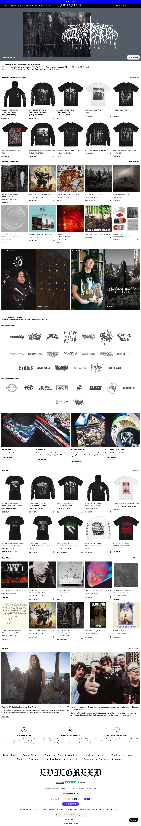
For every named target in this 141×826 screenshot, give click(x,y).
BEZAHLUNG (60, 809)
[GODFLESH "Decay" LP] (98, 615)
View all (136, 471)
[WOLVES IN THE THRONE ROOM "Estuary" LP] (14, 178)
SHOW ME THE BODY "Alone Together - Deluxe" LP (122, 235)
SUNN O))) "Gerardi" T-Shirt (93, 110)
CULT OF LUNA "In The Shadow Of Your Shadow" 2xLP (11, 235)
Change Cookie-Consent (70, 824)
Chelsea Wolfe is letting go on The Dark (18, 707)
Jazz (103, 755)
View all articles (133, 649)
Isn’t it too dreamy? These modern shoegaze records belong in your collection (104, 707)
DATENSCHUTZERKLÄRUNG (104, 809)
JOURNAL (48, 5)
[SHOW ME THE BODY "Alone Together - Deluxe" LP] (126, 218)
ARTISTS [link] (12, 5)
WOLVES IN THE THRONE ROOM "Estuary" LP (9, 195)
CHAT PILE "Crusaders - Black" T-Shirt (125, 150)
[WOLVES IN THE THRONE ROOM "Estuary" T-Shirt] (70, 94)
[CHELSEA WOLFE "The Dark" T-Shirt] (70, 134)
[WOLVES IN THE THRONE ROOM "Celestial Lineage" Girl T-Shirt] (14, 527)
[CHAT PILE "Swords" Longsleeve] (98, 134)
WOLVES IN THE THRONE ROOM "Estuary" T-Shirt (65, 111)
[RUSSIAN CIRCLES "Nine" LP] (126, 178)
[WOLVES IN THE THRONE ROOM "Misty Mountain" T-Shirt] (70, 527)
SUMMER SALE (39, 5)
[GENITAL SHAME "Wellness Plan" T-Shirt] (126, 487)
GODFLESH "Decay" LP (92, 631)
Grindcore (74, 755)
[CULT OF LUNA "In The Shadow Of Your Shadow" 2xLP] (14, 218)
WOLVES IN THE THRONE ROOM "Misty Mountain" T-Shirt (67, 545)
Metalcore (117, 755)
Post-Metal (56, 759)
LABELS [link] (20, 5)
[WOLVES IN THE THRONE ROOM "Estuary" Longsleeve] (42, 94)
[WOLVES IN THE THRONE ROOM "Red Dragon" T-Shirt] (126, 527)
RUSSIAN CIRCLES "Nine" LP (122, 194)
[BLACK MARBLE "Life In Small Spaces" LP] (70, 574)
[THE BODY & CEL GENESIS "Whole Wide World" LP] (126, 574)
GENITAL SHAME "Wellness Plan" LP (124, 631)
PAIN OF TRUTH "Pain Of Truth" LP (68, 194)
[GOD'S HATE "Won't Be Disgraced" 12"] (42, 178)
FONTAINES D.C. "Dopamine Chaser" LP (98, 591)
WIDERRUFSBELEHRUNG (87, 809)
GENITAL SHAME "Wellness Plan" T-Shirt (126, 504)
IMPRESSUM (24, 809)
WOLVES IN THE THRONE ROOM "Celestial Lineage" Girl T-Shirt (12, 545)
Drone (49, 755)
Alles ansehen (134, 77)
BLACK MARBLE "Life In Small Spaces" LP (64, 592)
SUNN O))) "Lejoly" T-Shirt (121, 110)
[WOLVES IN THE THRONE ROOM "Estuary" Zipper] (14, 94)
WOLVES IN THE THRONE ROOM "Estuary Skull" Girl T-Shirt (11, 505)
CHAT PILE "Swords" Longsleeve (95, 150)
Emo (60, 755)
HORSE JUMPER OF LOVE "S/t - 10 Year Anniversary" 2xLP (11, 632)
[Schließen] (139, 1)
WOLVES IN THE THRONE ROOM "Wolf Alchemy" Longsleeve (95, 545)
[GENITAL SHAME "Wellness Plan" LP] (126, 615)
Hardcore (91, 755)
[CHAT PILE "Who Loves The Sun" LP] (42, 218)
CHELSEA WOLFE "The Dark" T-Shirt (68, 150)
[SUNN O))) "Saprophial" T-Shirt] (14, 134)
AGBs (44, 809)
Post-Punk (73, 759)
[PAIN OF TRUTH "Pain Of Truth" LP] (70, 178)
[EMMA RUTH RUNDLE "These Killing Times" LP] (70, 218)
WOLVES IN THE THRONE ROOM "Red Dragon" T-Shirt (121, 545)
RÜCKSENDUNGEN (71, 809)
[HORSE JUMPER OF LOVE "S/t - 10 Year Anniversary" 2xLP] (14, 615)
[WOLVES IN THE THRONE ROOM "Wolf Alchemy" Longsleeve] (98, 527)
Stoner (119, 759)
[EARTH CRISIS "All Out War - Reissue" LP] (98, 218)
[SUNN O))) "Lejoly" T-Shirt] (126, 94)
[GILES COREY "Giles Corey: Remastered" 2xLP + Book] (42, 574)
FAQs (30, 809)
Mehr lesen (5, 716)
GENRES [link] (28, 5)
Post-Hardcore (37, 759)
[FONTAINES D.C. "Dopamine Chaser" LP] (98, 574)
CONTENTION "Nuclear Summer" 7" (13, 591)
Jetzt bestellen (133, 57)
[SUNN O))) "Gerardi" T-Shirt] (98, 94)
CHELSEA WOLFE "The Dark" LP (95, 194)
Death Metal (10, 755)
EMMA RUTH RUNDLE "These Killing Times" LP (64, 235)
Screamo (89, 759)
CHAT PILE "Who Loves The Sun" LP (40, 234)
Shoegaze (105, 759)
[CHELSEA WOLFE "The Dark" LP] (98, 178)
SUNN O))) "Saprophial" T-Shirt (11, 150)
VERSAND (51, 809)
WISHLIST (116, 809)
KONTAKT (37, 809)
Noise (131, 755)
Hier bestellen (7, 457)
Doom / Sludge (31, 755)
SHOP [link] (4, 5)
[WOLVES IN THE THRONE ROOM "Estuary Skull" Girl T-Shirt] (14, 487)
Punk (20, 759)
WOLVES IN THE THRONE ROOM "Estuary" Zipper (9, 111)
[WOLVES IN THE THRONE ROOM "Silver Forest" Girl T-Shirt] (42, 527)
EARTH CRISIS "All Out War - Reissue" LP (98, 234)
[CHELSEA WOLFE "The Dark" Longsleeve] (42, 134)
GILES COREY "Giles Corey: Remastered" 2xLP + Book (38, 592)
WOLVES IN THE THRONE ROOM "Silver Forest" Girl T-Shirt (39, 545)
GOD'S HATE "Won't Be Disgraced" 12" (41, 194)
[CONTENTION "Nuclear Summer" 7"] (14, 574)
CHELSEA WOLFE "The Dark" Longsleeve (42, 150)
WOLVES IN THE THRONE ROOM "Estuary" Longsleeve (38, 111)
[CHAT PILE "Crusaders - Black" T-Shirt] (126, 134)
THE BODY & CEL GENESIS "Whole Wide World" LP (121, 592)
